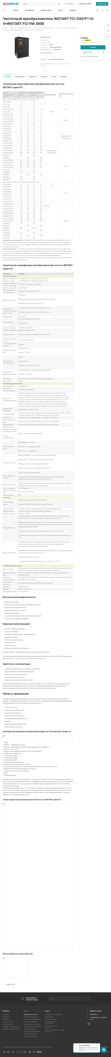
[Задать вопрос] (98, 52)
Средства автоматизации (30, 1036)
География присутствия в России (11, 1029)
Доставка (63, 76)
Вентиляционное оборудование (32, 1031)
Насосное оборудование (30, 1021)
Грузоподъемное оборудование (32, 1026)
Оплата (54, 76)
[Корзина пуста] (107, 10)
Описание (7, 76)
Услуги (47, 1011)
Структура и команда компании (11, 1026)
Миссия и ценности (8, 1024)
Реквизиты (6, 1017)
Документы (32, 76)
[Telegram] (89, 1024)
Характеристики (20, 76)
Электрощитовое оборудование (32, 1019)
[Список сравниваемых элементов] (102, 10)
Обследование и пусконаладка (53, 1014)
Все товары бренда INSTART (56, 59)
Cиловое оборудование (30, 1029)
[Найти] (59, 4)
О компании (6, 1014)
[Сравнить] (103, 52)
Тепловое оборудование (30, 1034)
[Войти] (97, 10)
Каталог (26, 1011)
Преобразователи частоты (31, 1014)
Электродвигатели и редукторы (32, 1024)
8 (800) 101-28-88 (85, 4)
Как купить (44, 76)
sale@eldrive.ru (94, 1014)
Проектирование (49, 1017)
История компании (8, 1021)
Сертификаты (6, 1019)
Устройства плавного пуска (31, 1017)
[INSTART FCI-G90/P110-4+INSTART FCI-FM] (21, 48)
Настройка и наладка (50, 1019)
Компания (6, 1011)
